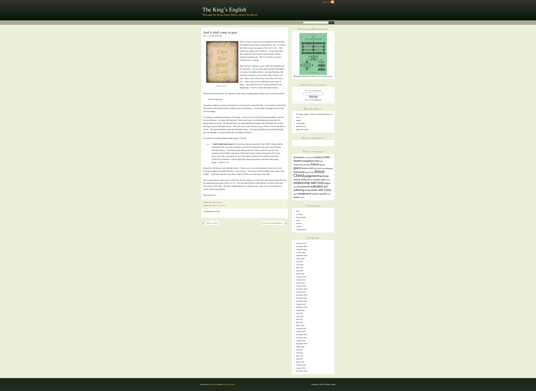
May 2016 (299, 267)
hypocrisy (309, 172)
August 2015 (300, 283)
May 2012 (299, 319)
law (321, 176)
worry (302, 197)
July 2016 (299, 261)
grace (297, 168)
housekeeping (327, 168)
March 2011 (300, 362)
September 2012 (301, 307)
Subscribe (326, 2)
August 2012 (300, 310)
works (296, 197)
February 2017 (301, 243)
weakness (304, 193)
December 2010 (301, 371)
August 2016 (300, 258)
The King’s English (224, 9)
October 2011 (300, 341)
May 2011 (299, 356)
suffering (298, 190)
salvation (317, 186)
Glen (207, 36)
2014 (298, 211)
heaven (305, 168)
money (296, 179)
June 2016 (299, 265)
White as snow (212, 223)
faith (316, 161)
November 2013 (301, 295)
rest (294, 187)
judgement (311, 176)
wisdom (315, 194)
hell (311, 168)
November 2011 (301, 337)
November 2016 (301, 249)
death (297, 160)
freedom (307, 165)
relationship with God (308, 183)
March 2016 (300, 274)
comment (309, 157)
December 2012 (301, 298)
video (295, 194)
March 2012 (300, 325)
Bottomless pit (301, 126)
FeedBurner (318, 100)
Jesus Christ (221, 205)
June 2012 (299, 316)
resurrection (303, 186)
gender (322, 165)
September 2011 (301, 343)
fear (321, 161)
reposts (298, 226)
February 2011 (301, 365)
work (329, 194)
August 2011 (300, 347)
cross (326, 157)
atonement (298, 157)
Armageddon (300, 123)
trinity (307, 190)
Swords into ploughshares (273, 223)
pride (323, 179)
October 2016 (301, 252)
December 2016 (301, 246)
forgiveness (298, 165)
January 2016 (301, 280)
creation (317, 157)
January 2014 (301, 292)
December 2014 (301, 289)
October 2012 (301, 304)
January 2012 (301, 331)
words (323, 193)
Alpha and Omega (302, 129)
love (326, 176)
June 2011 (299, 353)
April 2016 (299, 271)
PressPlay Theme (228, 384)
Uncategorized (301, 229)
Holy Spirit (317, 168)
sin (326, 186)
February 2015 (301, 286)
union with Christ (321, 190)
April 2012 (299, 322)
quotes (328, 180)
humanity (299, 171)
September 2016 (301, 255)
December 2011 (301, 334)
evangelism (307, 161)
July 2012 (299, 313)
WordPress (212, 384)
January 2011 (300, 368)
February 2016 (301, 277)
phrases (219, 202)
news (303, 179)
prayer (317, 179)
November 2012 (301, 301)
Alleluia (298, 120)
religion (327, 183)
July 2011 (299, 350)
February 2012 (301, 328)
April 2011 (299, 359)
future (214, 205)
